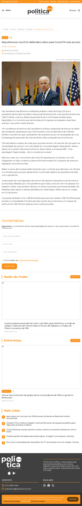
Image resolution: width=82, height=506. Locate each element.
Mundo (5, 37)
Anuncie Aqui (75, 1)
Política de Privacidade (28, 260)
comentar (9, 266)
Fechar (72, 499)
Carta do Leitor (63, 1)
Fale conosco (44, 1)
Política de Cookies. (38, 501)
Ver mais (74, 277)
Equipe (53, 1)
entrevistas (6, 391)
